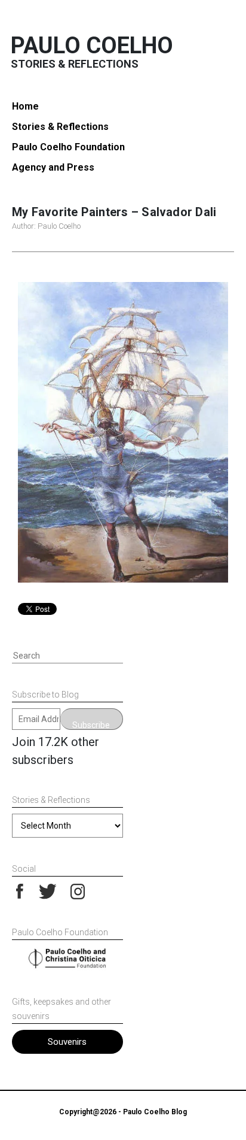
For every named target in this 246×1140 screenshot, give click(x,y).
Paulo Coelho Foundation (68, 147)
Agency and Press (53, 167)
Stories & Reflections (60, 126)
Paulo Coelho (92, 45)
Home (25, 106)
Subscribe (91, 725)
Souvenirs (67, 1041)
